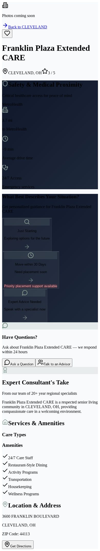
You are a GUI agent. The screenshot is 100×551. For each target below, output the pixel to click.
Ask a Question (21, 364)
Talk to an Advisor (57, 364)
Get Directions (21, 546)
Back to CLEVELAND (27, 27)
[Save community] (7, 33)
